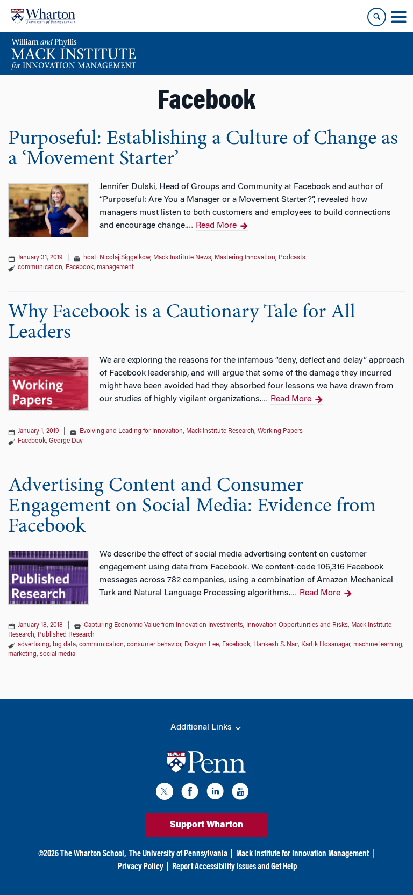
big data (64, 644)
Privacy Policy (140, 867)
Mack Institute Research (220, 431)
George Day (66, 441)
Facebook (80, 267)
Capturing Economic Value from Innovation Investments (163, 625)
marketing (22, 654)
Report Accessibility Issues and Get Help (234, 867)
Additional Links (202, 727)
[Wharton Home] (43, 16)
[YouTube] (240, 793)
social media (57, 654)
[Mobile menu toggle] (398, 17)
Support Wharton (206, 825)
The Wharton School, (93, 854)
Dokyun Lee (201, 644)
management (115, 267)
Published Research (66, 635)
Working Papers (280, 431)
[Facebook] (189, 793)
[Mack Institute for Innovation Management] (73, 54)
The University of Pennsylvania (178, 854)
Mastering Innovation (245, 258)
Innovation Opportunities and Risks (297, 625)
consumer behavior (154, 644)
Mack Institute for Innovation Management (302, 854)
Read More (216, 225)
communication (40, 267)
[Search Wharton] (376, 17)
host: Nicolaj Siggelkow (116, 258)
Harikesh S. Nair (275, 644)
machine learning (377, 644)
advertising (33, 644)
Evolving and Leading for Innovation (131, 431)
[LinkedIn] (215, 793)
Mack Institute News (182, 258)
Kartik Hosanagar (325, 644)
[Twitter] (164, 793)
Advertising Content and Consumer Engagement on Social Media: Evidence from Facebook (192, 506)
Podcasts (292, 258)
